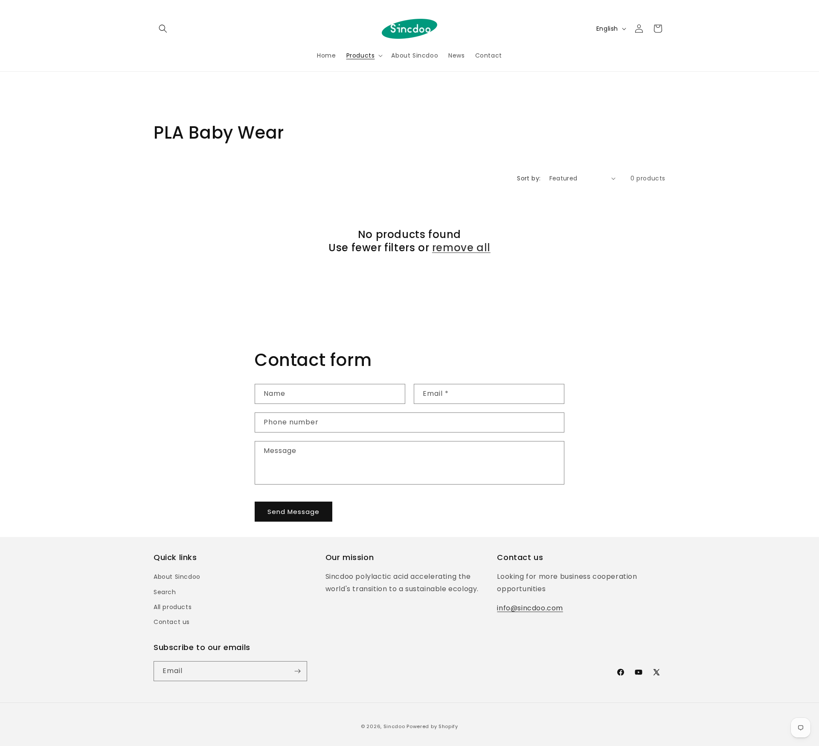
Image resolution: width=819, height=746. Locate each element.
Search (165, 592)
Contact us (172, 622)
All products (173, 607)
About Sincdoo (177, 576)
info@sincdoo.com (530, 608)
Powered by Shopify (432, 726)
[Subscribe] (297, 671)
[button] (163, 28)
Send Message (293, 511)
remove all (461, 247)
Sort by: (528, 178)
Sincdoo (394, 726)
